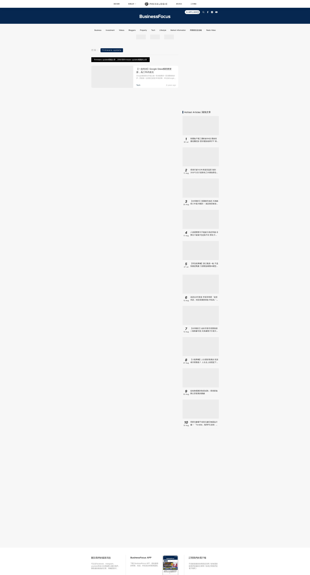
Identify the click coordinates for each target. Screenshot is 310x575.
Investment (110, 30)
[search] (203, 12)
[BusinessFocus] (155, 16)
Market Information (178, 30)
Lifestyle (162, 30)
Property (143, 30)
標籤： (95, 50)
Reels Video (211, 30)
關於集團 (117, 4)
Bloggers (132, 30)
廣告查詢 (179, 4)
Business (97, 30)
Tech (153, 30)
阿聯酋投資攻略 (196, 30)
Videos (121, 30)
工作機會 (193, 4)
